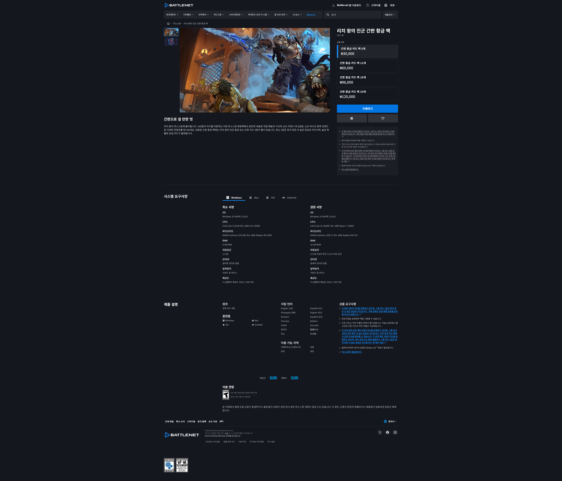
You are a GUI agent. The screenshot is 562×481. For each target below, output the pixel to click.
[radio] (367, 51)
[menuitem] (172, 15)
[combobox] (355, 15)
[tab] (233, 197)
